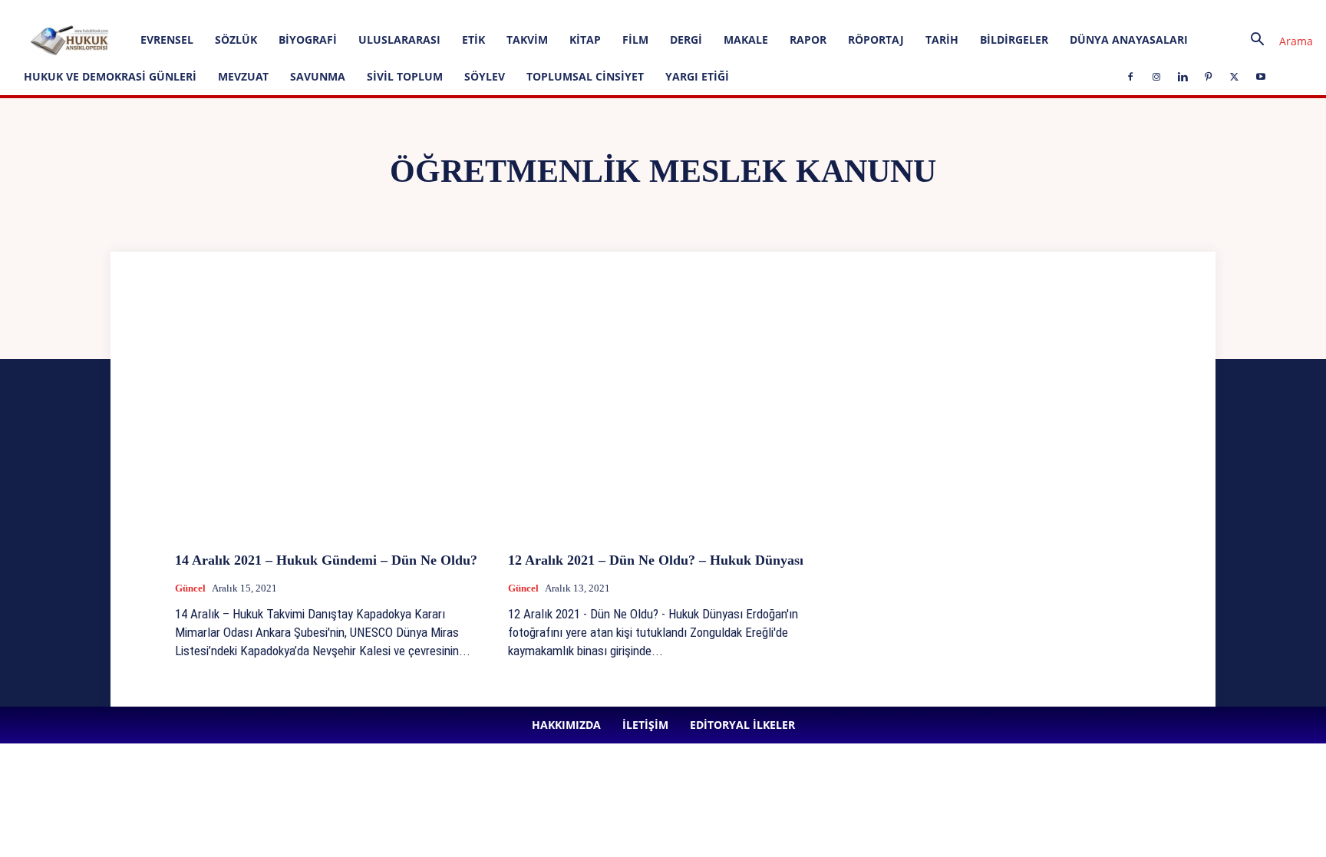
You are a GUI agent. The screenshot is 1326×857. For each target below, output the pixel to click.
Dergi (686, 39)
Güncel (190, 588)
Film (635, 39)
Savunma (317, 76)
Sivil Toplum (405, 76)
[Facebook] (350, 10)
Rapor (808, 39)
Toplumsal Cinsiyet (585, 76)
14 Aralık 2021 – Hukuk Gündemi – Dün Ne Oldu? (326, 560)
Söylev (484, 76)
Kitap (585, 39)
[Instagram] (376, 10)
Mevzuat (243, 76)
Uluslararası (399, 39)
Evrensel (166, 39)
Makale (746, 39)
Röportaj (876, 39)
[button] (1276, 41)
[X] (451, 10)
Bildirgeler (1014, 39)
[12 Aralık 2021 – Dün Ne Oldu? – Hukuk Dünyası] (663, 424)
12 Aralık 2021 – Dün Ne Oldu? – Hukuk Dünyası (655, 560)
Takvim (527, 39)
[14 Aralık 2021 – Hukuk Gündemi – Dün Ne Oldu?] (330, 424)
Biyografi (308, 39)
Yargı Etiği (697, 76)
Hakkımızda (173, 10)
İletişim (224, 10)
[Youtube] (477, 10)
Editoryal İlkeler (284, 10)
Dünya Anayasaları (1129, 39)
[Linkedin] (401, 10)
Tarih (941, 39)
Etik (473, 39)
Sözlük (236, 39)
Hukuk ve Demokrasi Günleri (110, 76)
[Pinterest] (426, 10)
